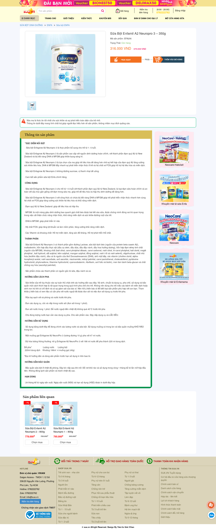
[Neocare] (174, 227)
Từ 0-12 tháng (131, 517)
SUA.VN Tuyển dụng (171, 472)
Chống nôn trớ (98, 488)
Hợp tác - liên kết (169, 496)
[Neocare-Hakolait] (174, 148)
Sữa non (95, 513)
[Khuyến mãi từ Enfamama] (174, 266)
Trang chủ (50, 18)
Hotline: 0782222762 (29, 489)
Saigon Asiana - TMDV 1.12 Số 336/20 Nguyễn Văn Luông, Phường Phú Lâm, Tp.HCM (37, 481)
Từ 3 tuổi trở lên (98, 509)
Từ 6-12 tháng (98, 476)
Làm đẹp (129, 496)
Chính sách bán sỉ (169, 484)
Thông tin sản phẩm (39, 135)
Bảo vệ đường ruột (67, 496)
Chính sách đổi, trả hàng (172, 512)
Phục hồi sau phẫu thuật (102, 492)
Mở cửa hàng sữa (174, 18)
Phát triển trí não (66, 488)
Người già (129, 480)
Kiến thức (86, 18)
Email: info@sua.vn (29, 496)
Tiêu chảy (96, 517)
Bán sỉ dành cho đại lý (146, 18)
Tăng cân (95, 484)
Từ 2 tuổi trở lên (98, 521)
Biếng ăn (62, 501)
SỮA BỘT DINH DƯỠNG (31, 25)
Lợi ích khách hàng (170, 500)
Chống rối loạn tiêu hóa (102, 496)
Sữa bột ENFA (63, 25)
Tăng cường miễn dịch (135, 488)
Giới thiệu (68, 18)
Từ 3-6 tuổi (63, 480)
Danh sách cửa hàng (171, 488)
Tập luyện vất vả (132, 492)
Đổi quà (123, 18)
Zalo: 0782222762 (28, 492)
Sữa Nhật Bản (65, 505)
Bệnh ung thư (131, 505)
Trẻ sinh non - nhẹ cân (68, 472)
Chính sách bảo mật (170, 508)
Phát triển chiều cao (100, 505)
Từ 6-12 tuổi (130, 501)
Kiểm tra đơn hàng (30, 501)
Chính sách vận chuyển (172, 492)
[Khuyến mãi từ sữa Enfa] (174, 187)
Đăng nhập (180, 10)
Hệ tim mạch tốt (132, 509)
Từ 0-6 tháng (64, 476)
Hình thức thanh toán (171, 504)
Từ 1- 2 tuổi (63, 521)
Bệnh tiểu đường (66, 492)
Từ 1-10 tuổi (97, 501)
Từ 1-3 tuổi (130, 476)
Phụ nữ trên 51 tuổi (100, 480)
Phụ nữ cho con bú (100, 472)
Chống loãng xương (134, 484)
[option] (65, 64)
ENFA (49, 25)
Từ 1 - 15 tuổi (64, 509)
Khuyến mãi (105, 18)
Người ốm (63, 484)
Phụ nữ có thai (131, 472)
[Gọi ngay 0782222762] (211, 505)
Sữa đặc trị (63, 517)
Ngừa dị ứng (130, 513)
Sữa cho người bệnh (68, 513)
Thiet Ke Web (122, 527)
